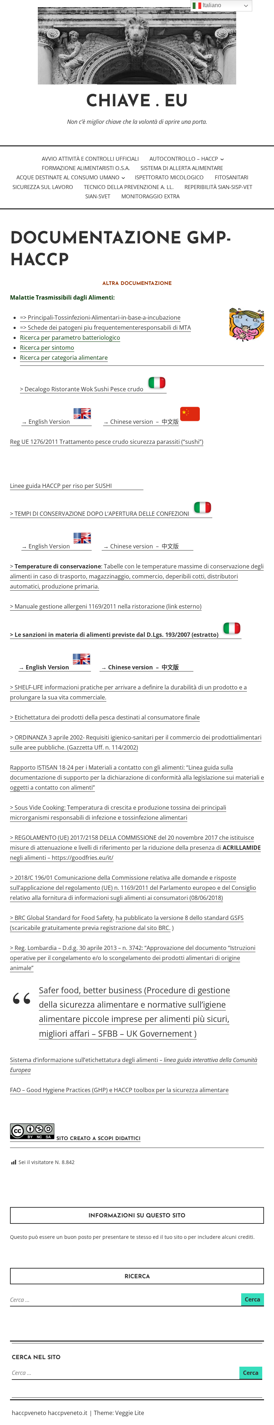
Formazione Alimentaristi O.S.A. (86, 167)
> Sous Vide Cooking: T (40, 807)
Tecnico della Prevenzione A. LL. (129, 186)
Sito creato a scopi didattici (98, 1139)
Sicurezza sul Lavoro (42, 186)
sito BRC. (159, 928)
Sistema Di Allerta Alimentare (182, 167)
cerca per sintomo (49, 348)
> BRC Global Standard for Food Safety (61, 918)
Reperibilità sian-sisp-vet (218, 186)
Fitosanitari (231, 177)
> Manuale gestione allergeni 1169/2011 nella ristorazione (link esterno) (106, 606)
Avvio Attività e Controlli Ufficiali (90, 158)
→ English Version (47, 422)
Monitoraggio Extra (150, 196)
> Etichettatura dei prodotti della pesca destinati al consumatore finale (105, 717)
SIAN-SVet (97, 196)
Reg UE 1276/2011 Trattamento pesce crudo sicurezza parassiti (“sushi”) (106, 442)
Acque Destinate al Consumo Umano (68, 177)
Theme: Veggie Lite (119, 1413)
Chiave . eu (137, 102)
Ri (22, 348)
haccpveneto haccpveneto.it (49, 1413)
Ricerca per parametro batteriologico (70, 337)
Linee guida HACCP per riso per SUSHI (61, 486)
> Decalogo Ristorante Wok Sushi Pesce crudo (83, 389)
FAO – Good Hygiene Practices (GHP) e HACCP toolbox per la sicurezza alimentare (119, 1090)
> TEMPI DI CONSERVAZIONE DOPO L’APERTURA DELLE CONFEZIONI (101, 514)
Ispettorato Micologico (169, 177)
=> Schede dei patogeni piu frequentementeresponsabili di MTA (105, 327)
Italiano (211, 5)
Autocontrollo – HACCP (183, 158)
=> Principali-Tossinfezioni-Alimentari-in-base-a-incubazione (100, 317)
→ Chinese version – (141, 422)
